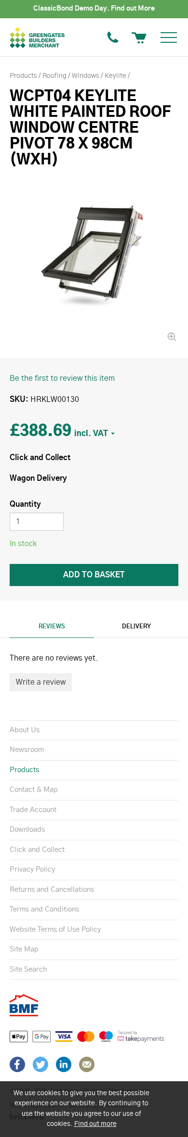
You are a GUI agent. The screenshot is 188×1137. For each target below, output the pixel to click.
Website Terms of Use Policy (55, 929)
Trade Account (33, 809)
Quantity (25, 504)
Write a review (41, 682)
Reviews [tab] (52, 626)
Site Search (28, 969)
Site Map (24, 949)
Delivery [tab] (136, 626)
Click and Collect (37, 849)
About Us (25, 730)
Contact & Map (34, 789)
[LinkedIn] (63, 1064)
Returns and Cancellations (52, 889)
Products (24, 770)
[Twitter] (40, 1064)
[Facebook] (17, 1064)
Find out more (95, 1124)
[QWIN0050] (94, 259)
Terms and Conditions (44, 909)
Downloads (27, 829)
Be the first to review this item (62, 378)
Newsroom (27, 749)
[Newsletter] (86, 1064)
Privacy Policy (32, 869)
